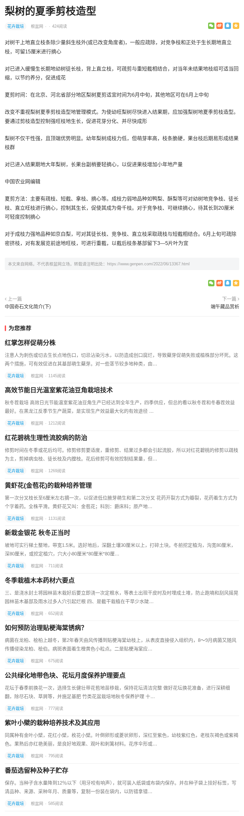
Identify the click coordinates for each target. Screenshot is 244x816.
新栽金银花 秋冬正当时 (37, 532)
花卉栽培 (15, 26)
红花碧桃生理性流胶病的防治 (46, 437)
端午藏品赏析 (225, 306)
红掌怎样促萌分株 (30, 342)
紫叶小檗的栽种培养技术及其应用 (52, 722)
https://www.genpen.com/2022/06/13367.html (148, 264)
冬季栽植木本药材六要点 (40, 580)
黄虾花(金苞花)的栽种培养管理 (48, 485)
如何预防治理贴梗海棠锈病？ (46, 627)
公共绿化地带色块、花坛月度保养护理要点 (65, 675)
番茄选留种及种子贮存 (36, 770)
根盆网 (37, 26)
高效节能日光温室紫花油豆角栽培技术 (59, 390)
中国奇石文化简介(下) (28, 306)
